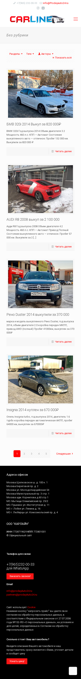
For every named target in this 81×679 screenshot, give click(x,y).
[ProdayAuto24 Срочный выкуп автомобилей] (40, 19)
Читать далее (63, 151)
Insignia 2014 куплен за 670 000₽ (32, 410)
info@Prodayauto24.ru (55, 3)
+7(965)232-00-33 (20, 564)
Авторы (46, 53)
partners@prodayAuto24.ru (21, 594)
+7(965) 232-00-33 (27, 3)
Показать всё (63, 57)
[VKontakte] (43, 8)
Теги (28, 53)
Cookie (31, 607)
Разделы (14, 53)
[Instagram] (38, 8)
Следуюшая (63, 453)
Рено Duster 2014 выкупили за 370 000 (37, 314)
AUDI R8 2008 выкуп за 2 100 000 (33, 219)
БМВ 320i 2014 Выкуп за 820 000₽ (33, 124)
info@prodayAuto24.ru (19, 590)
